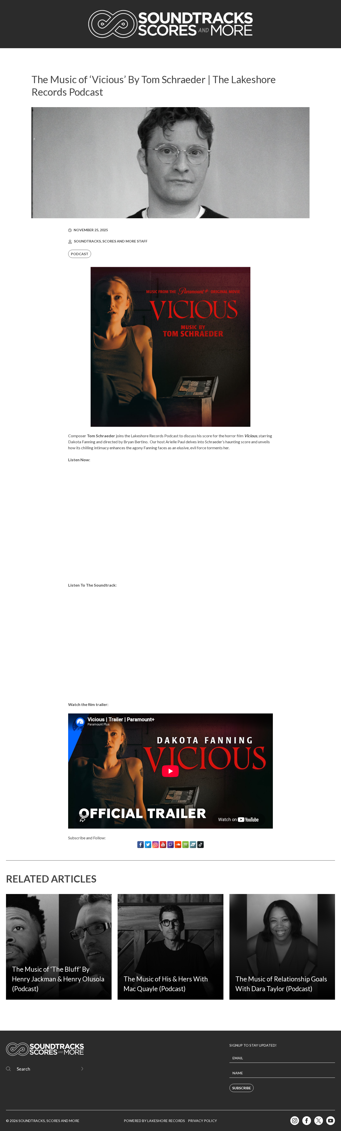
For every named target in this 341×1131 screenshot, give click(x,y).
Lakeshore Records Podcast (154, 435)
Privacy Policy (202, 1121)
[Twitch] (170, 844)
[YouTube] (163, 844)
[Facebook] (140, 844)
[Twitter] (148, 844)
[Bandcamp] (192, 844)
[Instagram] (155, 844)
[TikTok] (200, 844)
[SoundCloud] (177, 844)
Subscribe (241, 1088)
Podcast (79, 254)
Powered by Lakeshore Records (154, 1121)
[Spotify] (185, 844)
